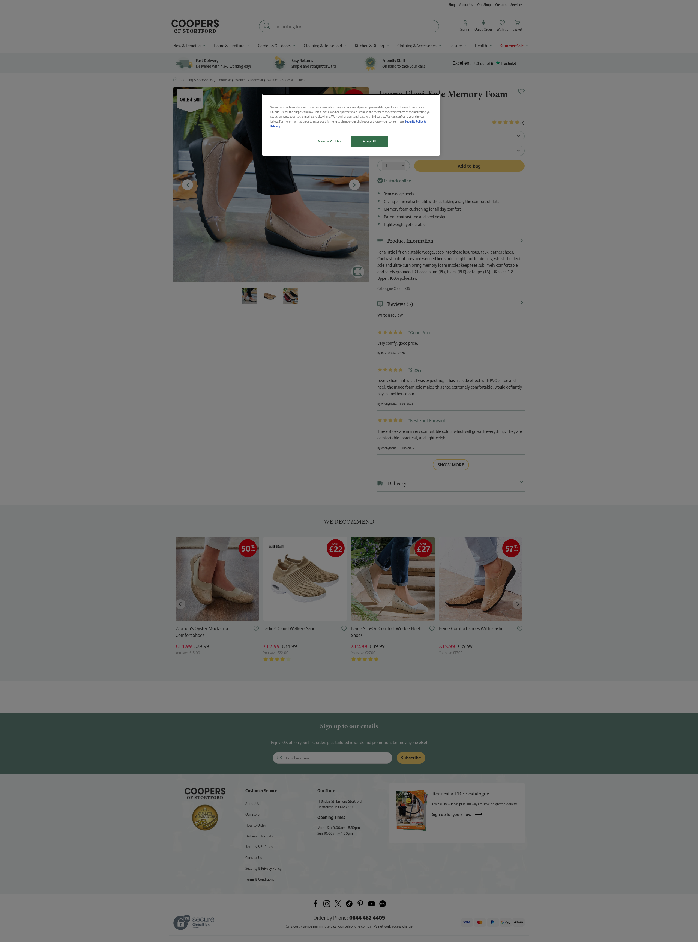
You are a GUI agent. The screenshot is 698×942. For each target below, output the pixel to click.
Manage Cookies (329, 141)
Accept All (369, 141)
